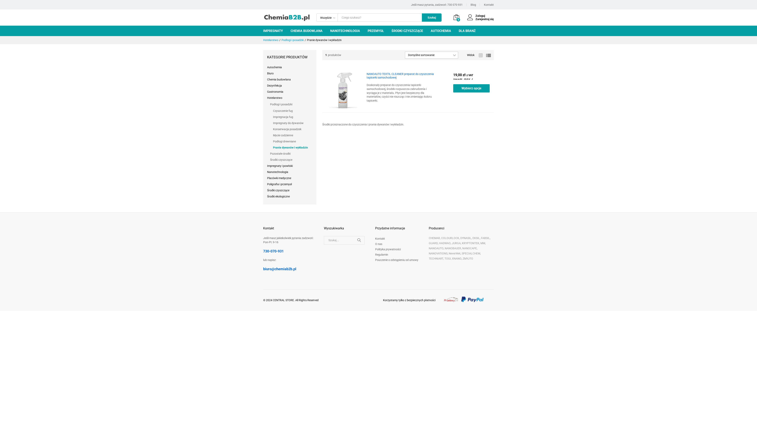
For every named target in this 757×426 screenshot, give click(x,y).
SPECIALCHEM (471, 253)
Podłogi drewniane (284, 141)
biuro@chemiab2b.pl (279, 269)
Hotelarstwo (274, 97)
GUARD (433, 243)
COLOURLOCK (450, 238)
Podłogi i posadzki (281, 104)
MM (482, 243)
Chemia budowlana (279, 79)
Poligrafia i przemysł (279, 184)
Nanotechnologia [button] (345, 31)
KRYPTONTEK (470, 243)
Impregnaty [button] (273, 31)
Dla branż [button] (467, 31)
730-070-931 (273, 251)
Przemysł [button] (376, 31)
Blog (473, 4)
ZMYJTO (468, 258)
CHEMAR (434, 238)
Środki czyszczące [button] (407, 31)
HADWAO (445, 243)
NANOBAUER (453, 248)
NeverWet (455, 253)
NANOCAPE (469, 248)
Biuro (270, 73)
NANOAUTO (436, 248)
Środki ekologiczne (278, 196)
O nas (378, 244)
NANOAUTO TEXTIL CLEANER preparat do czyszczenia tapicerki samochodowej (400, 75)
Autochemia (274, 67)
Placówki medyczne (279, 178)
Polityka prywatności (388, 249)
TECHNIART (436, 258)
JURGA (456, 243)
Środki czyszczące (281, 159)
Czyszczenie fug (283, 110)
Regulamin (381, 254)
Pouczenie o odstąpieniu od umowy (396, 260)
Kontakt (489, 4)
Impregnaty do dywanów (288, 123)
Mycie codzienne (283, 135)
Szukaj (432, 17)
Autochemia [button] (441, 31)
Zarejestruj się (484, 19)
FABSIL (485, 238)
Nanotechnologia (277, 172)
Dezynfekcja (274, 85)
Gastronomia (275, 91)
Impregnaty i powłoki (280, 165)
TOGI (448, 258)
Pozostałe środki (280, 153)
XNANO (456, 258)
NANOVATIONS (438, 253)
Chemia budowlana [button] (307, 31)
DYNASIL (465, 238)
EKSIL (476, 238)
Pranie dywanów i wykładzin (290, 147)
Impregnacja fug (283, 117)
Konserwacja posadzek (287, 129)
